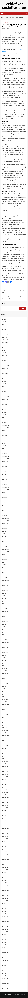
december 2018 (5, 518)
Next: (13, 296)
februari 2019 (5, 513)
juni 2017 (4, 564)
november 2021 (5, 427)
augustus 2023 (5, 373)
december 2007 (5, 859)
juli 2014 (4, 655)
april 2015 (4, 632)
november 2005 (5, 924)
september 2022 (5, 401)
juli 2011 (4, 748)
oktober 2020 (5, 461)
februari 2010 (5, 792)
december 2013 (5, 673)
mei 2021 (4, 443)
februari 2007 (5, 885)
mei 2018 (4, 536)
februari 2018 (5, 544)
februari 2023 (5, 389)
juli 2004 (4, 965)
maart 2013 (4, 696)
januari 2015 (4, 639)
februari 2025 (5, 326)
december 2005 (5, 921)
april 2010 (4, 787)
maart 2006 (4, 913)
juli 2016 (4, 593)
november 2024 (5, 334)
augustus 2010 (5, 776)
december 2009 (5, 797)
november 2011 (5, 738)
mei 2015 (4, 629)
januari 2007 (4, 887)
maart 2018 (4, 541)
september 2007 (5, 867)
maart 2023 (4, 386)
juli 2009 (4, 810)
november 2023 (5, 365)
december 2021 (5, 425)
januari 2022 (4, 422)
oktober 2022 (5, 399)
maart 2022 (4, 417)
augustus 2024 (5, 342)
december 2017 (5, 549)
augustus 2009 (5, 807)
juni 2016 (4, 595)
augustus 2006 (5, 900)
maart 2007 (4, 882)
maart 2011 (4, 758)
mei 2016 (4, 598)
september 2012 (5, 712)
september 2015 (5, 619)
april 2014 (4, 663)
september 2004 (5, 960)
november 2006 (5, 893)
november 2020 (5, 458)
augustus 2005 (5, 931)
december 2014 (5, 642)
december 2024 (5, 332)
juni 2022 (4, 409)
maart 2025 (4, 324)
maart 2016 (4, 603)
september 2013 (5, 681)
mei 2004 (4, 970)
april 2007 (4, 880)
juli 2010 (4, 779)
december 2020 (5, 456)
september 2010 (5, 774)
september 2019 (5, 495)
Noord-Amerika (5, 22)
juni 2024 (4, 347)
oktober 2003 (5, 988)
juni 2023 (4, 378)
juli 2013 (4, 686)
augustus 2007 (5, 869)
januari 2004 (4, 981)
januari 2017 (4, 577)
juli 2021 (4, 438)
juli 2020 (4, 469)
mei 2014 (4, 660)
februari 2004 (5, 978)
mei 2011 (4, 753)
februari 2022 (5, 420)
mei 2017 (4, 567)
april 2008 (4, 849)
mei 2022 (4, 412)
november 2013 (5, 675)
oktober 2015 (5, 616)
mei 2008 (4, 846)
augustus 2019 (5, 497)
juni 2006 (4, 906)
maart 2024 (4, 355)
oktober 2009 (5, 802)
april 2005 (4, 942)
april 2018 (4, 538)
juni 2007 (4, 875)
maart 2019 (4, 510)
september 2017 (5, 557)
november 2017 (5, 551)
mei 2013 (4, 691)
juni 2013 (4, 688)
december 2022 (5, 394)
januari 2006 (4, 918)
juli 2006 (4, 903)
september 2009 (5, 805)
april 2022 (4, 414)
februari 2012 (5, 730)
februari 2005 (5, 947)
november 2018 (5, 520)
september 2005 (5, 929)
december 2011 (5, 735)
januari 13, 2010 (6, 28)
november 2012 (5, 706)
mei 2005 (4, 939)
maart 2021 (4, 448)
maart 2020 (4, 479)
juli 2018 (4, 531)
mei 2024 (4, 350)
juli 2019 (4, 500)
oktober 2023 (5, 368)
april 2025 (4, 321)
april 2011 (4, 756)
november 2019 (5, 489)
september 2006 (5, 898)
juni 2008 (4, 844)
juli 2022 (4, 407)
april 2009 (4, 818)
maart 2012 (4, 727)
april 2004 (4, 973)
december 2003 (5, 983)
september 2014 (5, 650)
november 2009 (5, 800)
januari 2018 (4, 546)
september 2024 (5, 339)
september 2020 (5, 463)
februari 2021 (5, 451)
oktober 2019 (5, 492)
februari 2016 (5, 606)
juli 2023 (4, 376)
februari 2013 (5, 699)
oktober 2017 (5, 554)
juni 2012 (4, 719)
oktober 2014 (5, 647)
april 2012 (4, 725)
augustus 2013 (5, 683)
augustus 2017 (5, 559)
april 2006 (4, 911)
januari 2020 (4, 484)
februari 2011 (5, 761)
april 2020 (4, 476)
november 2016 (5, 582)
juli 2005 (4, 934)
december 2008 (5, 828)
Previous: (13, 290)
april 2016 (4, 601)
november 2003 (5, 986)
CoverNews (20, 994)
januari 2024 (4, 360)
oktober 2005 (5, 926)
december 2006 (5, 890)
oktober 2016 (5, 585)
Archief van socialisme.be (14, 5)
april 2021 (4, 445)
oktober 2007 (5, 864)
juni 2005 (4, 937)
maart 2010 (4, 789)
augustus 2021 (5, 435)
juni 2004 (4, 968)
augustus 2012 (5, 714)
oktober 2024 (5, 337)
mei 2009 (4, 815)
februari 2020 (5, 482)
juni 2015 (4, 626)
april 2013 (4, 694)
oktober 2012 (5, 709)
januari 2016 (4, 608)
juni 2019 (4, 502)
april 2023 (4, 383)
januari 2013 (4, 701)
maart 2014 (4, 665)
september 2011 (5, 743)
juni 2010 (4, 781)
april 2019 (4, 507)
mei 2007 (4, 877)
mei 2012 (4, 722)
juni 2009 (4, 812)
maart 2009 (4, 820)
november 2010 (5, 769)
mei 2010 (4, 784)
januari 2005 (4, 949)
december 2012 (5, 704)
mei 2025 (4, 319)
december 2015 (5, 611)
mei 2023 (4, 381)
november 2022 (5, 396)
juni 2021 (4, 440)
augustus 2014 (5, 652)
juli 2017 (4, 562)
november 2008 (5, 831)
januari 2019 (4, 515)
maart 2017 (4, 572)
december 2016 (5, 580)
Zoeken (3, 303)
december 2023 (5, 363)
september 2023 (5, 370)
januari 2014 (4, 670)
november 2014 (5, 644)
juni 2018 (4, 533)
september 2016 (5, 588)
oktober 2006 (5, 895)
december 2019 (5, 487)
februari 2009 (5, 823)
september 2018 (5, 526)
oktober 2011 (5, 740)
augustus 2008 (5, 838)
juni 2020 (4, 471)
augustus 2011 (5, 745)
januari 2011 (4, 763)
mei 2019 (4, 505)
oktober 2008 (5, 833)
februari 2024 (5, 357)
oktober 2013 (5, 678)
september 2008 (5, 836)
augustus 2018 (5, 528)
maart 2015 (4, 634)
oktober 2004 (5, 957)
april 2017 (4, 569)
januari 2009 (4, 825)
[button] (2, 13)
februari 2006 (5, 916)
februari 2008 (5, 854)
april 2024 (4, 352)
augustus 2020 (5, 466)
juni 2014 (4, 657)
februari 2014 (5, 668)
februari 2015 (5, 637)
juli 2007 (4, 872)
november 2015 (5, 613)
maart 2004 (4, 975)
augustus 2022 (5, 404)
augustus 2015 (5, 621)
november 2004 (5, 955)
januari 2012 (4, 732)
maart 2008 (4, 851)
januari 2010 (4, 794)
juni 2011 (4, 750)
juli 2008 (4, 841)
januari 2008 (4, 856)
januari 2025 (4, 329)
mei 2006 (4, 908)
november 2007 (5, 862)
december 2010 (5, 766)
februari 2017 (5, 575)
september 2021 (5, 432)
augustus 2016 (5, 590)
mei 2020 (4, 474)
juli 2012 (4, 717)
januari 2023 (4, 391)
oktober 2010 (5, 771)
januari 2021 (4, 453)
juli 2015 (4, 624)
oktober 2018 (5, 523)
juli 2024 (4, 345)
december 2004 (5, 952)
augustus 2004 (5, 962)
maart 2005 (4, 944)
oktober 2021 (5, 430)
